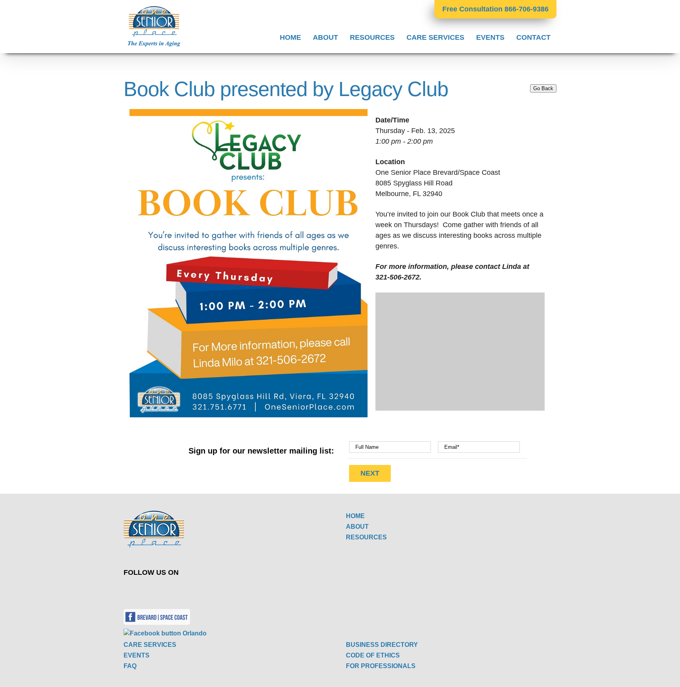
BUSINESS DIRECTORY (382, 644)
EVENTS (137, 655)
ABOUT (357, 526)
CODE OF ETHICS (373, 655)
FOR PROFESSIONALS (381, 666)
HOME (355, 516)
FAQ (130, 666)
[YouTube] (242, 590)
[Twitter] (223, 590)
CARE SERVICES (150, 644)
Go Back (543, 88)
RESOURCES (366, 537)
